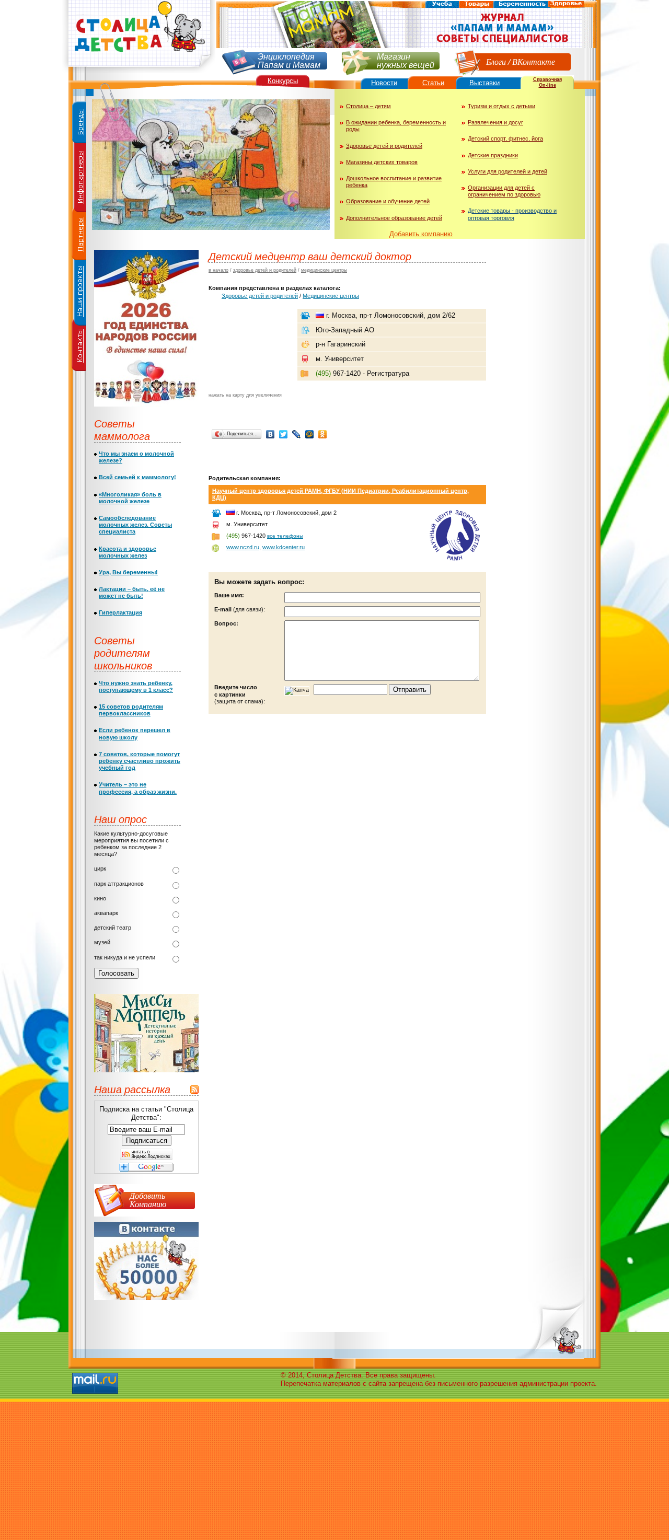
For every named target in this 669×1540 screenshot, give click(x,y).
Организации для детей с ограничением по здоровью (504, 191)
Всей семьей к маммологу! (137, 477)
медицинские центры (324, 270)
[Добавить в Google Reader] (146, 1169)
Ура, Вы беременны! (128, 572)
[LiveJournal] (296, 434)
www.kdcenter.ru (283, 547)
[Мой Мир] (309, 434)
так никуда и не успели (124, 957)
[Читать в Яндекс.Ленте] (146, 1158)
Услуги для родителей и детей (507, 171)
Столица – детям (368, 106)
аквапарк (106, 913)
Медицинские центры (331, 296)
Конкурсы (283, 81)
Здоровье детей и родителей (384, 146)
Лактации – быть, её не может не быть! (132, 592)
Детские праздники (493, 155)
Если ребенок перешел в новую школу (134, 733)
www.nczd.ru (242, 547)
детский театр (112, 927)
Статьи (433, 83)
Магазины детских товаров (382, 162)
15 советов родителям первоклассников (131, 709)
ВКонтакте (533, 61)
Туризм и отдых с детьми (501, 106)
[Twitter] (283, 434)
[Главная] (138, 71)
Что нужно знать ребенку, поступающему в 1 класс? (136, 686)
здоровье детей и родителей (264, 270)
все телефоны (285, 536)
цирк (100, 868)
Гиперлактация (120, 612)
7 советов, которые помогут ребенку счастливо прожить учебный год (139, 761)
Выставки (484, 83)
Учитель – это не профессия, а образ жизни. (138, 787)
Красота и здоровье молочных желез (127, 552)
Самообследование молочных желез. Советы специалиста (135, 525)
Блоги (496, 61)
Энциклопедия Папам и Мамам (289, 60)
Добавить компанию (421, 234)
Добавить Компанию (148, 1199)
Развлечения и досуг (495, 122)
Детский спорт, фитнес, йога (505, 138)
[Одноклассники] (322, 434)
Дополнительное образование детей (394, 218)
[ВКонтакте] (270, 434)
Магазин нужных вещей (405, 60)
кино (100, 898)
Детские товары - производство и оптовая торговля (512, 214)
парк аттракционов (119, 884)
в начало (218, 270)
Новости (384, 83)
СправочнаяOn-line (547, 82)
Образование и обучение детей (388, 201)
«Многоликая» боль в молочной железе (130, 497)
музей (102, 942)
